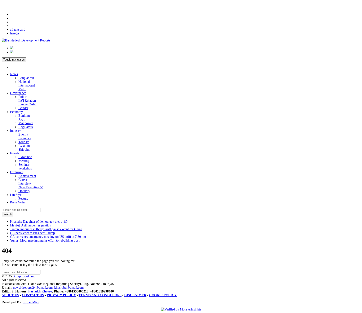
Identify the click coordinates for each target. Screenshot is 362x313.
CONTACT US (33, 295)
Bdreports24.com (24, 276)
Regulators (25, 127)
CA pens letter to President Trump (32, 233)
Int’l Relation (27, 100)
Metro (22, 89)
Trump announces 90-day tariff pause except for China (46, 229)
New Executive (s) (30, 187)
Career (22, 179)
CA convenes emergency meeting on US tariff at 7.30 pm (48, 236)
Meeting (23, 161)
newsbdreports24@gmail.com (33, 287)
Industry (15, 130)
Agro (21, 119)
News (14, 74)
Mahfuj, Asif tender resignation (30, 225)
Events (14, 153)
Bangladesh (26, 78)
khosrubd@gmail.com (69, 287)
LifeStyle (16, 195)
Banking (24, 115)
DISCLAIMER (135, 295)
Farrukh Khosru (40, 291)
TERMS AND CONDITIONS (100, 295)
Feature (23, 198)
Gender (23, 108)
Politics (23, 96)
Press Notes (18, 202)
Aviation (24, 145)
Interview (24, 183)
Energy (23, 134)
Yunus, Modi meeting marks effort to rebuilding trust (44, 240)
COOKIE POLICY (163, 295)
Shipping (24, 149)
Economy (16, 112)
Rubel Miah (31, 302)
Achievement (27, 176)
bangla (14, 33)
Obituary (24, 191)
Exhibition (25, 157)
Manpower (25, 123)
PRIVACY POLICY (61, 295)
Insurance (24, 138)
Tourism (23, 142)
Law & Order (27, 104)
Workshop (25, 168)
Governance (18, 93)
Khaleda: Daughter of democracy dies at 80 (38, 221)
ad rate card (17, 29)
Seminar (23, 164)
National (24, 81)
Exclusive (16, 172)
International (26, 85)
